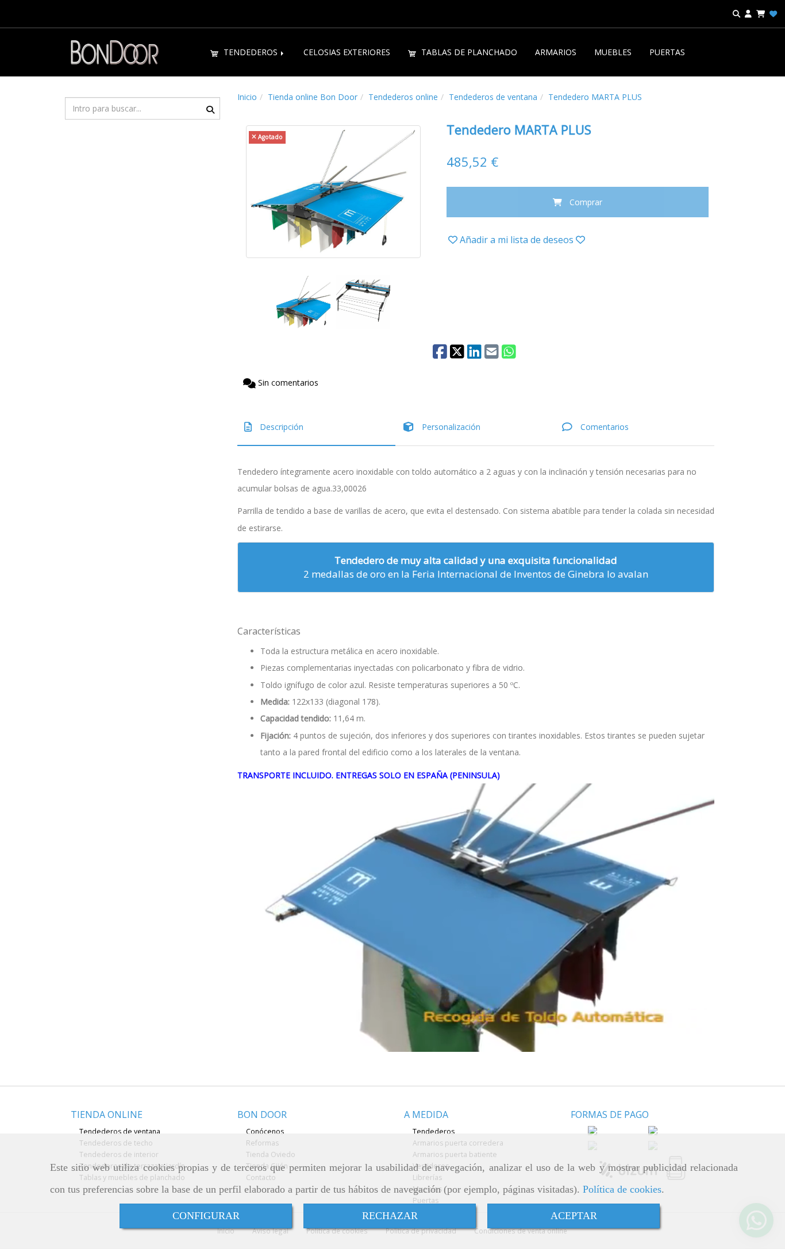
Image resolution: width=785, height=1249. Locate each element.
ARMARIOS (555, 52)
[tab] (316, 427)
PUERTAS (667, 52)
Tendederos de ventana (119, 1131)
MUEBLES (613, 52)
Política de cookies (622, 1189)
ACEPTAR (574, 1215)
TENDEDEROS (250, 52)
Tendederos (434, 1131)
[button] (748, 14)
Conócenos (265, 1131)
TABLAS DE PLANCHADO (468, 52)
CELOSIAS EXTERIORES (346, 52)
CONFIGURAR (206, 1215)
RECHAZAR (390, 1215)
